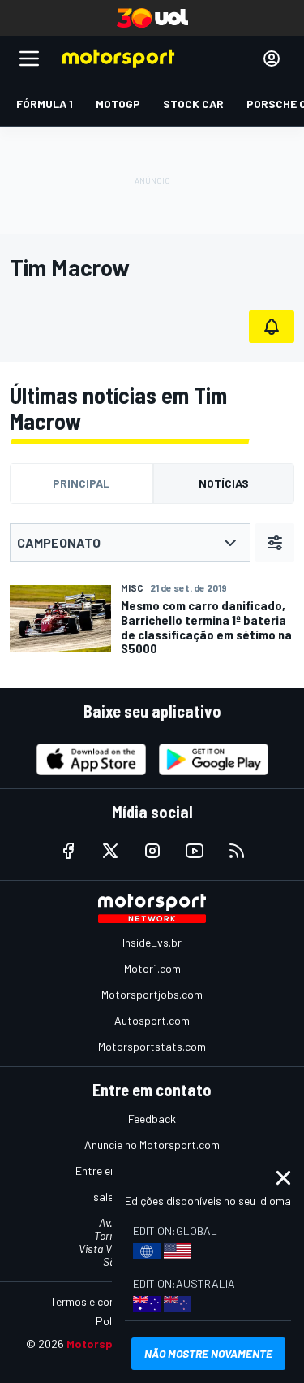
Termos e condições (99, 1301)
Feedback (152, 1118)
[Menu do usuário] (271, 58)
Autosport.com (152, 1020)
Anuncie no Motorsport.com (152, 1144)
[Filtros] (274, 542)
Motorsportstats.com (152, 1046)
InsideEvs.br (152, 942)
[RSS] (237, 851)
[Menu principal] (29, 59)
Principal (81, 483)
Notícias (224, 483)
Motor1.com (152, 968)
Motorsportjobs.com (152, 994)
